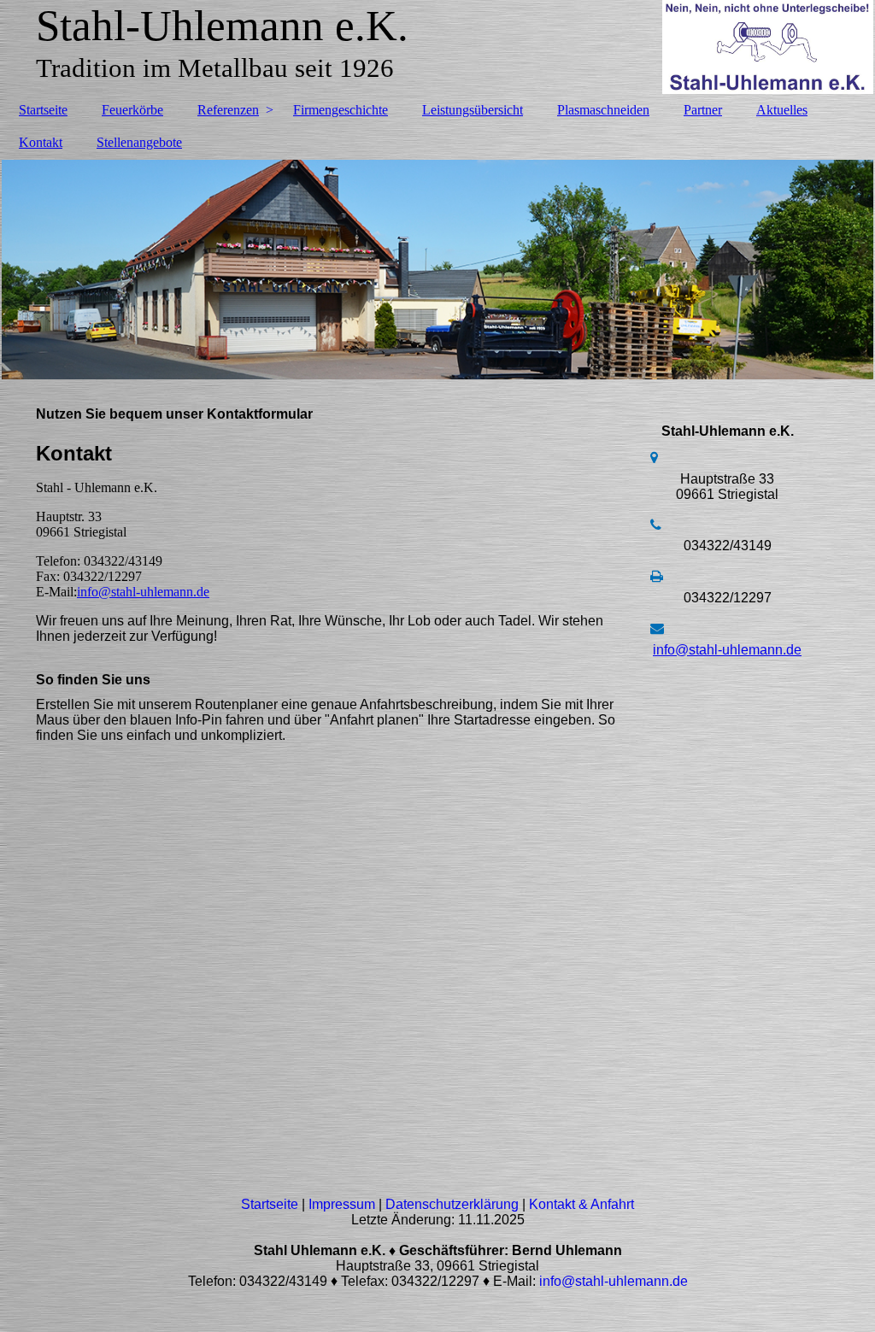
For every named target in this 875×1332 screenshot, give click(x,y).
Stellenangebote (139, 142)
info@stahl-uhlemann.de (143, 591)
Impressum (341, 1204)
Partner (703, 110)
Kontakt (40, 142)
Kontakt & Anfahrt (581, 1204)
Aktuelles (781, 110)
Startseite (43, 110)
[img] (437, 47)
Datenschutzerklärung (452, 1204)
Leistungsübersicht (472, 110)
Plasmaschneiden (603, 110)
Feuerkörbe (132, 110)
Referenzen (228, 110)
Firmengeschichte (340, 110)
